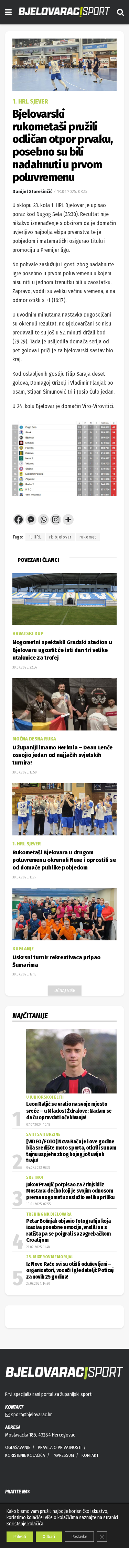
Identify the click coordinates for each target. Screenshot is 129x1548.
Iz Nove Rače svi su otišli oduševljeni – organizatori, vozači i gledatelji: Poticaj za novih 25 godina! (70, 1270)
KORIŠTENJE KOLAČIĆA (25, 1455)
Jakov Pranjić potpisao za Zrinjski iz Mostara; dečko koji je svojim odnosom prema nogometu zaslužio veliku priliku (70, 1191)
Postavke (79, 1536)
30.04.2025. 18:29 (24, 877)
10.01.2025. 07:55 (38, 1204)
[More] (68, 519)
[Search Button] (120, 12)
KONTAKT (90, 1455)
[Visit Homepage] (64, 12)
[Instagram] (55, 519)
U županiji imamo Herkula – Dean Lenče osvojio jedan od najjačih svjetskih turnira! (62, 755)
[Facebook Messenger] (30, 519)
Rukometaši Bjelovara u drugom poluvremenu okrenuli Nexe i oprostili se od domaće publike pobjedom (64, 860)
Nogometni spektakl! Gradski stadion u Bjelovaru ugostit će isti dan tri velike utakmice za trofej (62, 650)
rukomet (87, 537)
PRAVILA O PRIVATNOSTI (60, 1447)
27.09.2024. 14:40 (38, 1284)
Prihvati (19, 1536)
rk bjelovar (60, 537)
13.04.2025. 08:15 (72, 191)
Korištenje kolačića (25, 1524)
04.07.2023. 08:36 (38, 1168)
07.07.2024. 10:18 (38, 1125)
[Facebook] (18, 519)
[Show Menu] (8, 12)
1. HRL (35, 537)
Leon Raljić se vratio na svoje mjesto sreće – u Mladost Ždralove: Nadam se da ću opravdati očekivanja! (69, 1111)
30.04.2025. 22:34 (24, 667)
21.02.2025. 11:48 (38, 1247)
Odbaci (49, 1536)
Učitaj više (64, 990)
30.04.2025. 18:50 (24, 772)
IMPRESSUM (63, 1455)
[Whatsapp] (43, 519)
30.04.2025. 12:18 (24, 974)
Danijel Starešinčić (32, 191)
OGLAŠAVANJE (17, 1447)
